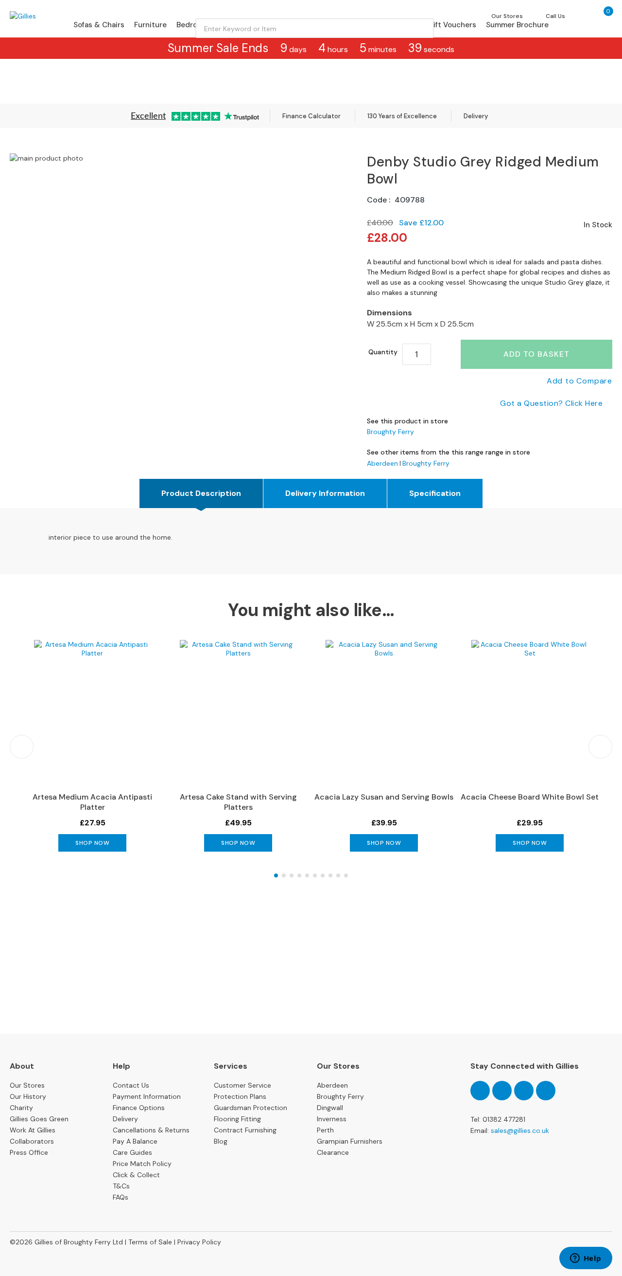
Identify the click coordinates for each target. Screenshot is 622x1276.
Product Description (201, 493)
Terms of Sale (150, 1242)
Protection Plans (240, 1096)
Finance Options (139, 1107)
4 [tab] (299, 875)
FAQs (120, 1197)
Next (600, 747)
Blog (220, 1141)
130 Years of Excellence (402, 116)
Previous (22, 747)
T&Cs (121, 1186)
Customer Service (242, 1085)
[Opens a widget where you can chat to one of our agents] (585, 1259)
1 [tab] (276, 875)
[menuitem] (99, 24)
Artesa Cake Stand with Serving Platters (238, 802)
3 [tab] (292, 875)
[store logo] (50, 16)
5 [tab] (307, 875)
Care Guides (132, 1152)
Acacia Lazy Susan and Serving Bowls (383, 797)
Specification (435, 493)
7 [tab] (323, 875)
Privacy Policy (199, 1242)
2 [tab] (284, 875)
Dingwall (330, 1107)
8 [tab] (330, 875)
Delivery (476, 116)
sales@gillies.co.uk (520, 1130)
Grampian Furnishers (349, 1141)
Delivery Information (325, 493)
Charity (21, 1107)
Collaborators (32, 1141)
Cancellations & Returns (151, 1130)
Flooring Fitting (237, 1118)
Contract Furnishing (245, 1130)
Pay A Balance (135, 1141)
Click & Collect (136, 1174)
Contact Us (131, 1085)
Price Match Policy (142, 1163)
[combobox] (315, 28)
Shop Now (92, 843)
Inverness (331, 1118)
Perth (325, 1130)
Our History (28, 1096)
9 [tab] (338, 875)
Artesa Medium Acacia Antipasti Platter (92, 802)
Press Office (29, 1152)
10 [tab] (346, 875)
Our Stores (27, 1085)
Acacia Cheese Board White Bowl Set (530, 797)
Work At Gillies (32, 1130)
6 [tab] (315, 875)
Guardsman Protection (250, 1107)
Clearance (333, 1152)
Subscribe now (311, 997)
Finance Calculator (311, 116)
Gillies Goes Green (39, 1118)
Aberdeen (382, 463)
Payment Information (147, 1096)
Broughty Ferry (390, 431)
